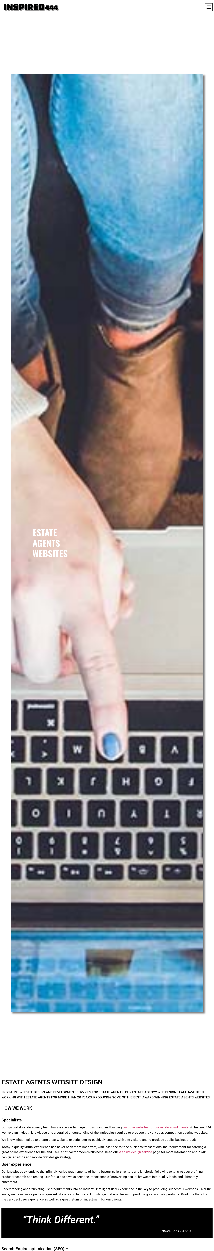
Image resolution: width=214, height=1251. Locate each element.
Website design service (135, 1152)
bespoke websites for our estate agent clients (155, 1127)
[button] (209, 7)
